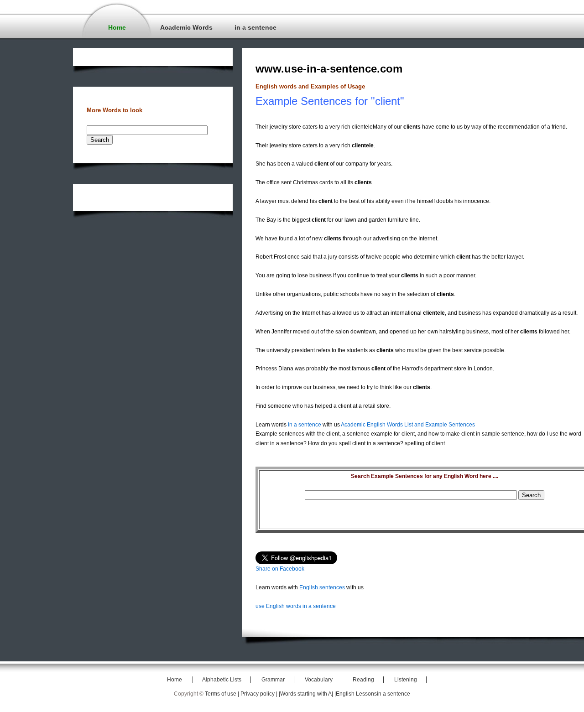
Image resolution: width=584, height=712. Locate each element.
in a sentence (255, 27)
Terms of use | (222, 694)
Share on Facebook (280, 569)
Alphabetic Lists (221, 679)
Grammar (273, 679)
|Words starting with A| (306, 694)
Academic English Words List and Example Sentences (408, 424)
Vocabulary (319, 679)
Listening (405, 679)
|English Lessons (355, 694)
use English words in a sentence (296, 606)
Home (117, 27)
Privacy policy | (259, 694)
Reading (363, 679)
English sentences (322, 587)
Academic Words (186, 27)
